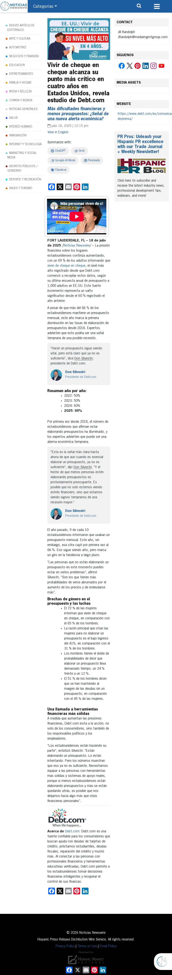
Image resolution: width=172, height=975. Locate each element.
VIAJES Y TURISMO (20, 188)
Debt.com (72, 831)
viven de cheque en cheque (66, 265)
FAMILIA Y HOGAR (20, 82)
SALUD (13, 117)
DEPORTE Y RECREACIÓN (25, 179)
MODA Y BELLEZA (20, 91)
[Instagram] (154, 66)
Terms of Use (87, 946)
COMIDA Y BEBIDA (20, 100)
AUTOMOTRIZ (17, 47)
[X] (130, 66)
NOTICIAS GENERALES (23, 109)
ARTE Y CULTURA (19, 38)
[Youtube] (161, 66)
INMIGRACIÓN (17, 135)
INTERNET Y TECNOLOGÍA (25, 144)
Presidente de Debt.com (80, 377)
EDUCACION (17, 65)
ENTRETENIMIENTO (21, 73)
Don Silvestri (75, 372)
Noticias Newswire (77, 245)
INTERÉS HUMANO (20, 126)
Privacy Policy (65, 946)
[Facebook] (122, 66)
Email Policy (108, 946)
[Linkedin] (146, 66)
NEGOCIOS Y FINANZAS (24, 56)
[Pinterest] (138, 66)
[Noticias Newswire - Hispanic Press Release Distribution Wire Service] (14, 6)
